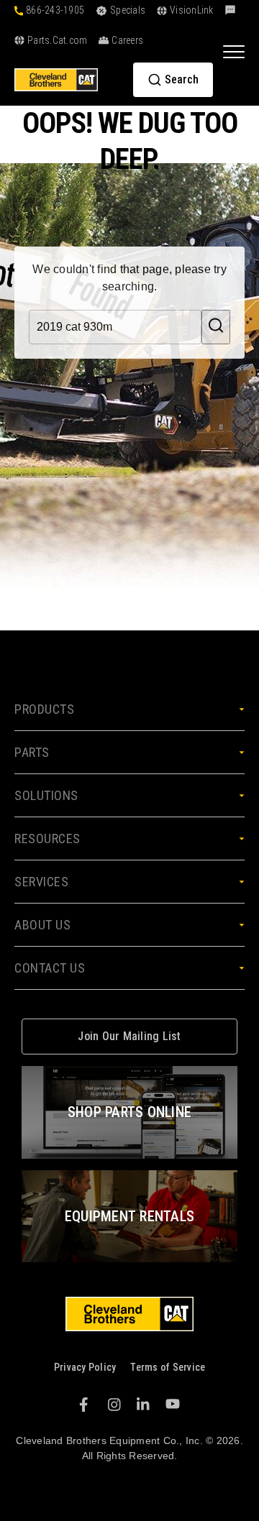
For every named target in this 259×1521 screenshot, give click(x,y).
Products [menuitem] (44, 709)
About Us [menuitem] (42, 924)
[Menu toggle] (234, 51)
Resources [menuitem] (47, 838)
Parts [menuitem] (32, 752)
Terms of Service (167, 1367)
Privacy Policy (85, 1367)
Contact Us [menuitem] (49, 967)
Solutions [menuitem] (46, 795)
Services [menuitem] (41, 881)
